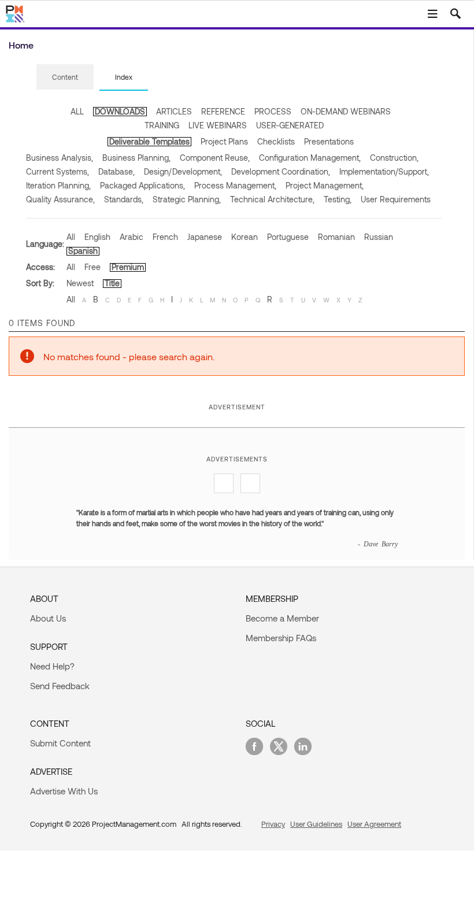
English (97, 237)
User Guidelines (316, 824)
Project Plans (224, 141)
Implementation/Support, (384, 171)
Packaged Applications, (142, 185)
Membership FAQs (281, 638)
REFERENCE (223, 111)
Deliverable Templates (149, 141)
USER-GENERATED (290, 125)
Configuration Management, (310, 157)
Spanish (83, 251)
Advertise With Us (64, 791)
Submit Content (60, 743)
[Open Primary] (432, 14)
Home (21, 44)
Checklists (276, 141)
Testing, (337, 199)
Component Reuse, (215, 157)
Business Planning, (136, 157)
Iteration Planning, (58, 185)
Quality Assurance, (60, 199)
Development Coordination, (280, 171)
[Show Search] (455, 14)
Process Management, (235, 185)
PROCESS (272, 111)
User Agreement (374, 824)
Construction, (394, 157)
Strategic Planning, (187, 199)
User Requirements (396, 199)
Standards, (123, 199)
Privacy (273, 824)
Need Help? (52, 666)
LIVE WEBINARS (217, 125)
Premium (128, 267)
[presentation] (65, 77)
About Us (48, 618)
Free (92, 267)
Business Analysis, (59, 157)
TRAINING (162, 125)
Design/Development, (183, 171)
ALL (77, 111)
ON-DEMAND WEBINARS (346, 111)
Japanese (204, 237)
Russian (378, 237)
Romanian (336, 237)
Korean (244, 237)
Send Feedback (60, 686)
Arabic (131, 237)
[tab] (65, 77)
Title (112, 283)
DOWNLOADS (120, 111)
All (70, 237)
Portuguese (288, 237)
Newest (80, 283)
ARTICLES (174, 111)
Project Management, (325, 185)
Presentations (329, 141)
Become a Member (282, 618)
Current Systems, (57, 171)
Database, (116, 171)
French (165, 237)
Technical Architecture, (272, 199)
